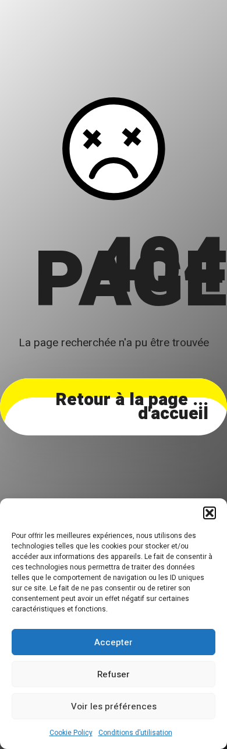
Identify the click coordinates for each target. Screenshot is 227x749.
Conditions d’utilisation (135, 732)
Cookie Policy (71, 732)
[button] (209, 513)
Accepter (113, 642)
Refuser (113, 674)
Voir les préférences (114, 706)
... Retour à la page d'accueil (131, 407)
